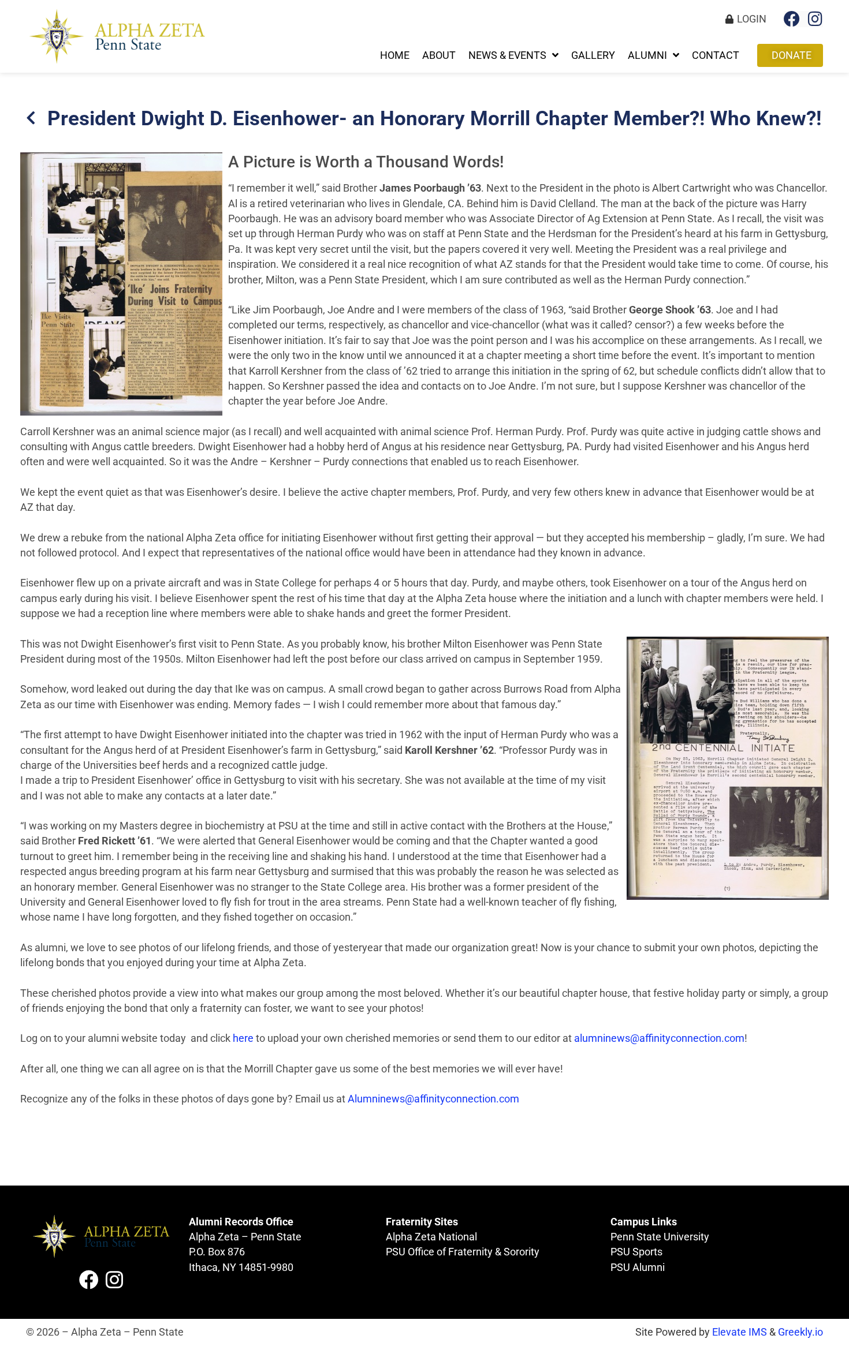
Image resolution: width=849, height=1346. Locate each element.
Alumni (647, 55)
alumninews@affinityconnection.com (659, 1038)
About (439, 55)
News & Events (507, 55)
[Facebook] (792, 19)
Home (394, 55)
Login (751, 19)
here (243, 1038)
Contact (715, 55)
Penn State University (659, 1237)
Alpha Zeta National (431, 1237)
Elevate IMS (739, 1332)
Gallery (593, 55)
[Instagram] (815, 19)
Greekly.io (800, 1332)
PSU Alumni (637, 1267)
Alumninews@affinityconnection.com (433, 1099)
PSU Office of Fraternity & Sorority (462, 1252)
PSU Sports (636, 1252)
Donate (791, 55)
